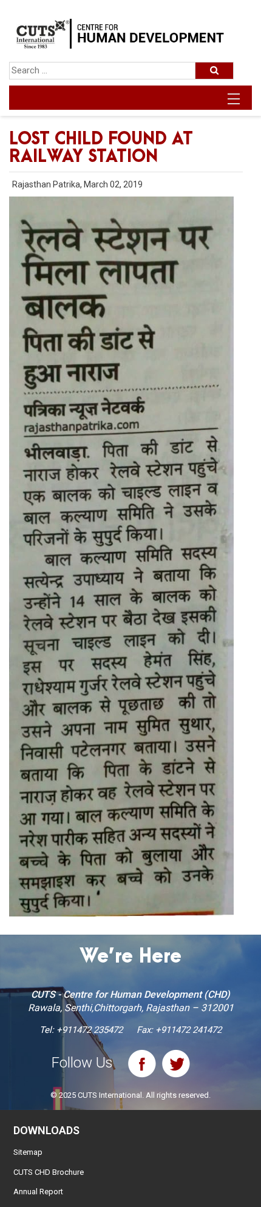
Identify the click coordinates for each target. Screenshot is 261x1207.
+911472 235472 (89, 1029)
